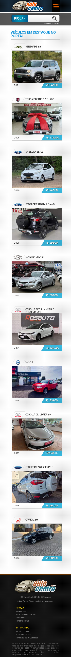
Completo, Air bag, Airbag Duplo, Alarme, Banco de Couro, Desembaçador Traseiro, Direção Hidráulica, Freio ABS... (34, 531)
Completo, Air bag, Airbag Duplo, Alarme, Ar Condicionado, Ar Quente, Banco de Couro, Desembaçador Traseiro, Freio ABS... (35, 321)
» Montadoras (22, 620)
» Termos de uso (23, 634)
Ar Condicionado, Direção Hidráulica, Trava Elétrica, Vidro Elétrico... (35, 371)
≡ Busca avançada (52, 23)
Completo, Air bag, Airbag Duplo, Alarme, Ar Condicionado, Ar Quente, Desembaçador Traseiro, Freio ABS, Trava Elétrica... (35, 163)
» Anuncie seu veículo (26, 614)
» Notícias (20, 617)
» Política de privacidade (27, 637)
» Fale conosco (22, 631)
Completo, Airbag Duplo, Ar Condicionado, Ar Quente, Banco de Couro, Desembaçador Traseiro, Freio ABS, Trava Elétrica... (36, 426)
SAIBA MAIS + (21, 69)
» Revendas (21, 611)
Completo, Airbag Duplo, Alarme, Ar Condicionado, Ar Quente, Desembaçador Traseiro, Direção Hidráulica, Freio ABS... (34, 268)
